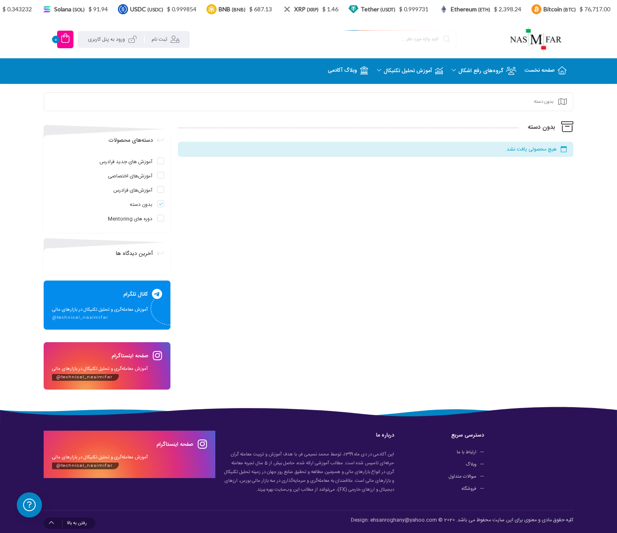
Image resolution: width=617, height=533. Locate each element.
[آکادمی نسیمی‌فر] (536, 39)
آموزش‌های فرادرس (132, 190)
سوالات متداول (462, 477)
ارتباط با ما (466, 452)
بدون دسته (141, 204)
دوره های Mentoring (130, 219)
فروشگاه (469, 489)
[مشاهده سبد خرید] (65, 39)
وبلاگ (470, 464)
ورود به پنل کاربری (106, 39)
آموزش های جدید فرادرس (125, 162)
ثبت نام (159, 39)
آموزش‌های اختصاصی (130, 176)
